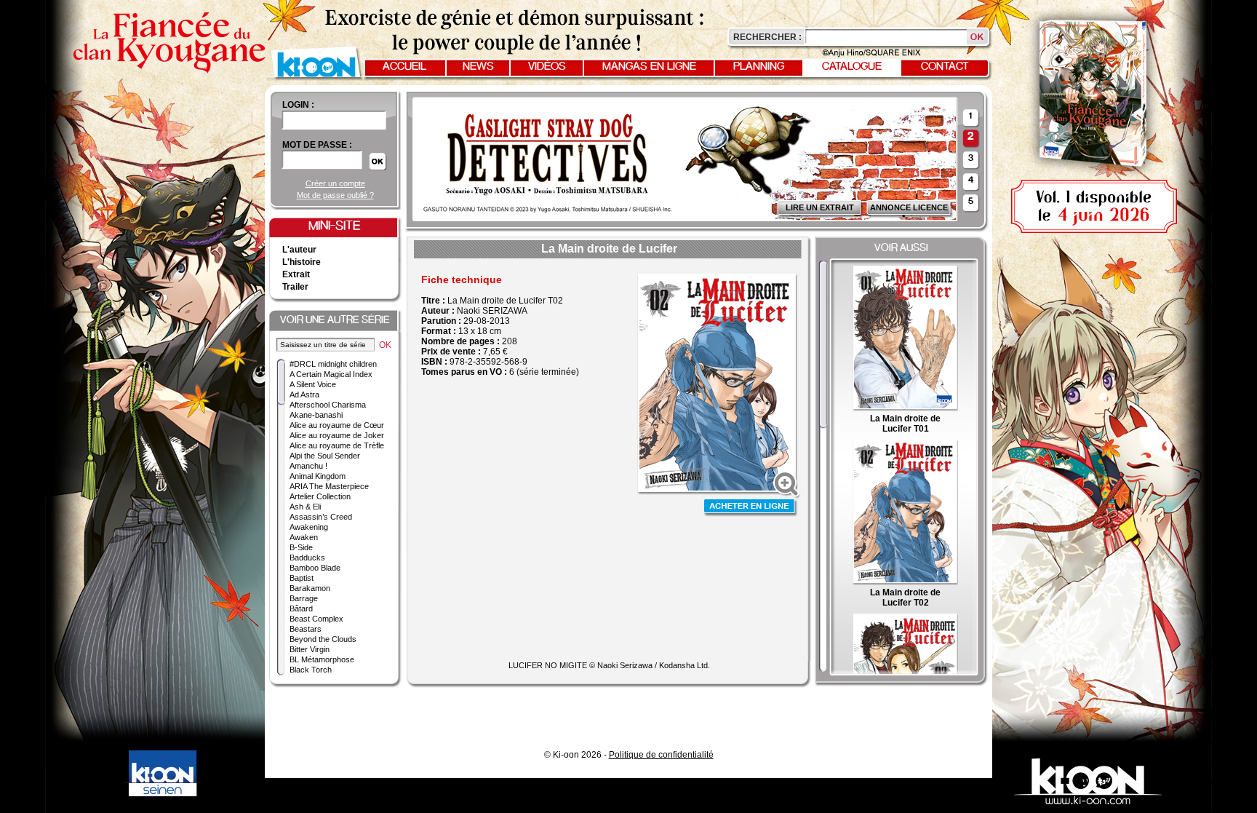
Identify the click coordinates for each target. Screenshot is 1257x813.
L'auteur (299, 250)
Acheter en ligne (750, 508)
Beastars (306, 628)
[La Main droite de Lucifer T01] (905, 408)
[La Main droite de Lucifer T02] (905, 582)
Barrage (304, 598)
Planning (758, 67)
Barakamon (310, 588)
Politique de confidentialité (661, 755)
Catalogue (852, 67)
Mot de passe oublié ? (335, 195)
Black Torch (311, 669)
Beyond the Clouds (323, 639)
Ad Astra (304, 394)
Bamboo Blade (315, 567)
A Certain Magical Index (331, 374)
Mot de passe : (317, 145)
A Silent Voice (313, 384)
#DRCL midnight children (333, 364)
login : (298, 105)
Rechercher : (767, 37)
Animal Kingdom (318, 476)
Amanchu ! (308, 465)
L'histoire (301, 262)
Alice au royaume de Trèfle (337, 445)
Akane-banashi (316, 415)
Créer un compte (335, 183)
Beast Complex (316, 618)
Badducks (307, 557)
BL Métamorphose (322, 659)
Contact (945, 67)
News (478, 67)
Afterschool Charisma (328, 404)
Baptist (302, 578)
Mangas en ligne (649, 67)
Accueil (404, 67)
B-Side (301, 547)
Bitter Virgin (310, 649)
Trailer (295, 287)
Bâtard (301, 608)
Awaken (304, 537)
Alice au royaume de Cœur (337, 425)
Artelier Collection (320, 496)
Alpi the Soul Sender (325, 455)
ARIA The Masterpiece (329, 486)
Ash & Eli (305, 506)
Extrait (296, 274)
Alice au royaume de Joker (337, 435)
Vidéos (547, 67)
